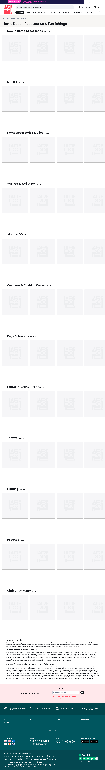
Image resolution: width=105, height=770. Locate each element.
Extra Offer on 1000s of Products (36, 12)
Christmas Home (19, 591)
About (5, 719)
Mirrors (12, 82)
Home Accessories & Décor (18, 18)
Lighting (12, 489)
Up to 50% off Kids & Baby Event (59, 12)
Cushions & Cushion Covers (26, 285)
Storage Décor (17, 234)
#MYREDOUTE (7, 722)
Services (32, 719)
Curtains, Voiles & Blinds (24, 387)
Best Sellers (89, 12)
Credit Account (85, 719)
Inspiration (59, 719)
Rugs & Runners (18, 336)
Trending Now (77, 12)
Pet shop (13, 540)
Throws (12, 438)
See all (46, 31)
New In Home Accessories (25, 31)
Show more (52, 730)
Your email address (59, 689)
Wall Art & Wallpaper (21, 184)
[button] (99, 7)
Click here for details (26, 753)
